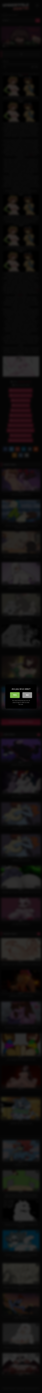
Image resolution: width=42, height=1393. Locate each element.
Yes (15, 695)
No (27, 695)
